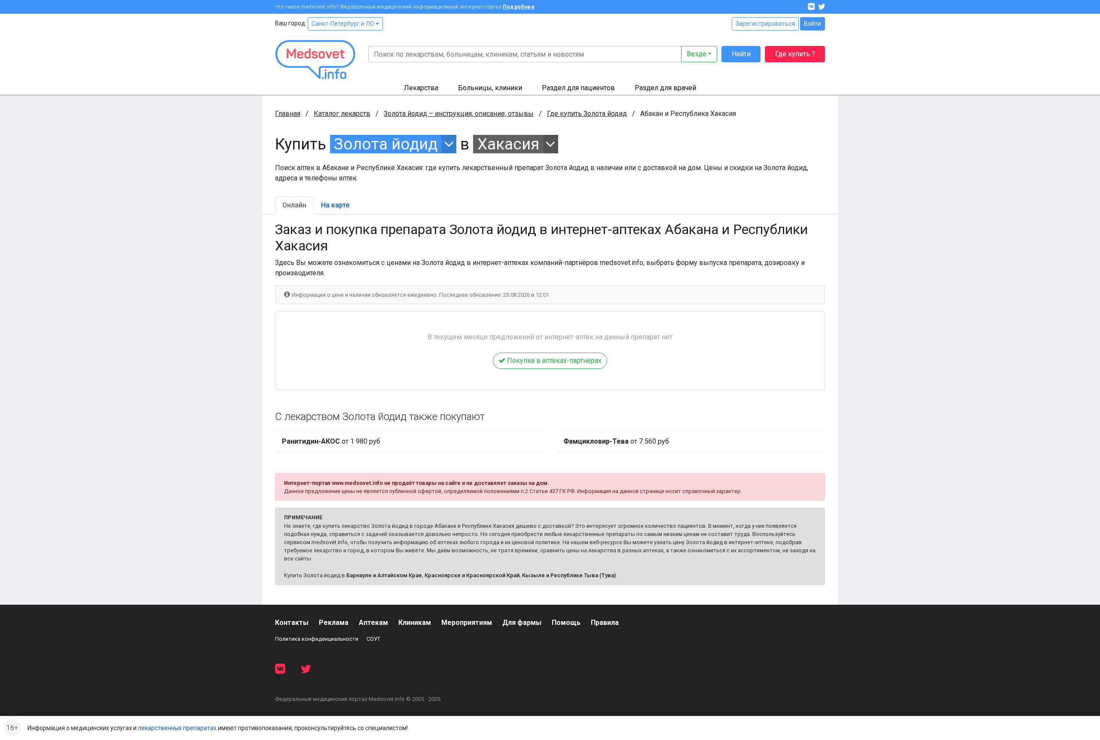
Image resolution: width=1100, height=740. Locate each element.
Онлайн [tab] (294, 205)
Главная (287, 114)
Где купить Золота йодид (587, 114)
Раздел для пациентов (578, 88)
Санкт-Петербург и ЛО (344, 23)
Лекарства (421, 88)
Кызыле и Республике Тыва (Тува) (569, 575)
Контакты (292, 622)
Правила (605, 622)
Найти (741, 54)
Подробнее (519, 7)
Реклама (333, 622)
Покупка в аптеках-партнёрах (553, 360)
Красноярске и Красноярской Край (472, 575)
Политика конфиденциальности (316, 639)
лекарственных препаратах (177, 728)
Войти (812, 23)
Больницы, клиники (490, 88)
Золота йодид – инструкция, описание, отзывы (459, 114)
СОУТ (373, 639)
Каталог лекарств (342, 114)
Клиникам (414, 622)
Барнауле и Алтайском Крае (384, 575)
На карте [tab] (335, 205)
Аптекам (373, 622)
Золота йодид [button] (385, 144)
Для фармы (521, 622)
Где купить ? (795, 54)
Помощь (566, 622)
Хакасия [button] (508, 144)
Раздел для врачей (665, 88)
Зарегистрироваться (765, 23)
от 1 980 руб (331, 441)
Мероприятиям (466, 622)
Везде (696, 54)
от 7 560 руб (616, 441)
